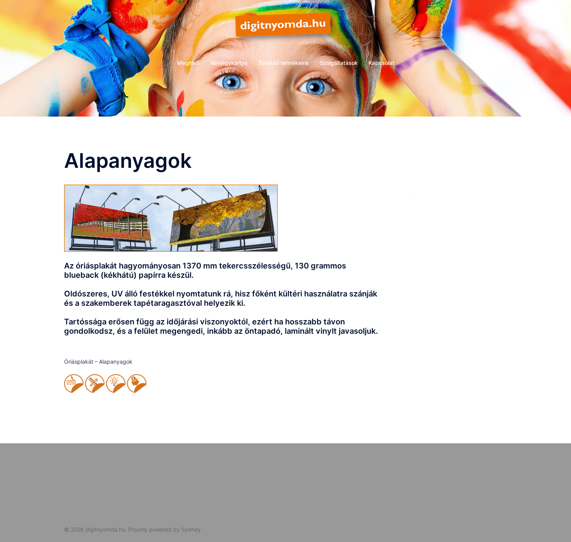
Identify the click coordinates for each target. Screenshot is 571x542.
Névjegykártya (228, 62)
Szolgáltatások (339, 62)
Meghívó (188, 62)
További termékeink (283, 62)
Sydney (191, 529)
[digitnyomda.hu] (285, 29)
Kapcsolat (381, 62)
